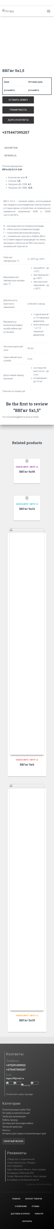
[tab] (27, 148)
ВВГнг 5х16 (27, 509)
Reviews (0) (10, 155)
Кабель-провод (9, 1120)
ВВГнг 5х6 (27, 764)
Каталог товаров (33, 1199)
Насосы (6, 1130)
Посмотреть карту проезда (19, 1094)
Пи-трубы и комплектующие (16, 1113)
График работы (18, 110)
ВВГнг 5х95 (27, 471)
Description (11, 148)
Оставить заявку (18, 100)
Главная (16, 1199)
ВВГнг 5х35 (27, 1020)
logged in (19, 417)
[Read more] (36, 478)
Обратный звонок (13, 1141)
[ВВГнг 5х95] (27, 460)
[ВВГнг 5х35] (27, 897)
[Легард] (9, 11)
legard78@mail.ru (15, 1078)
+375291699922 (16, 1065)
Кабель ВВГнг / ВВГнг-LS (27, 467)
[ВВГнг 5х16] (27, 497)
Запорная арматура (12, 1127)
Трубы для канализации (14, 1116)
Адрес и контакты (18, 120)
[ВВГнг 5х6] (27, 641)
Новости (39, 1214)
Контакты (27, 1221)
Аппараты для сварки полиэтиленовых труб (24, 1133)
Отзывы (35, 1206)
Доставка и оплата (20, 1214)
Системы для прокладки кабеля (17, 1123)
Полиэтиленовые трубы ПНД (16, 1109)
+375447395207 (16, 1069)
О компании (21, 1206)
